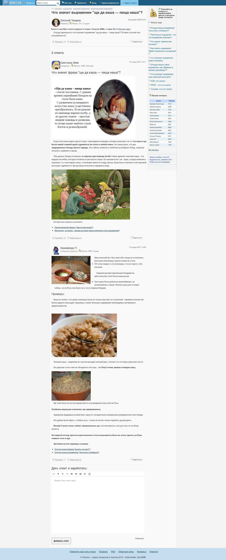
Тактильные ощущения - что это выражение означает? (162, 36)
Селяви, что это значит (161, 89)
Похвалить (59, 42)
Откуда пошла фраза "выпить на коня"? (72, 449)
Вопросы (30, 3)
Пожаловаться (75, 42)
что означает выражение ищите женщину (161, 59)
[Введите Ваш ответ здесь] (98, 505)
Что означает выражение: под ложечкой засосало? (161, 75)
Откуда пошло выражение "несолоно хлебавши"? (77, 452)
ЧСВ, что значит (158, 80)
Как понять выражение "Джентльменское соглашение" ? (162, 51)
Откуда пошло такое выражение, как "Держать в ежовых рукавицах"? (161, 67)
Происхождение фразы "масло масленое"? (74, 227)
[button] (54, 474)
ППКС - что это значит (161, 84)
